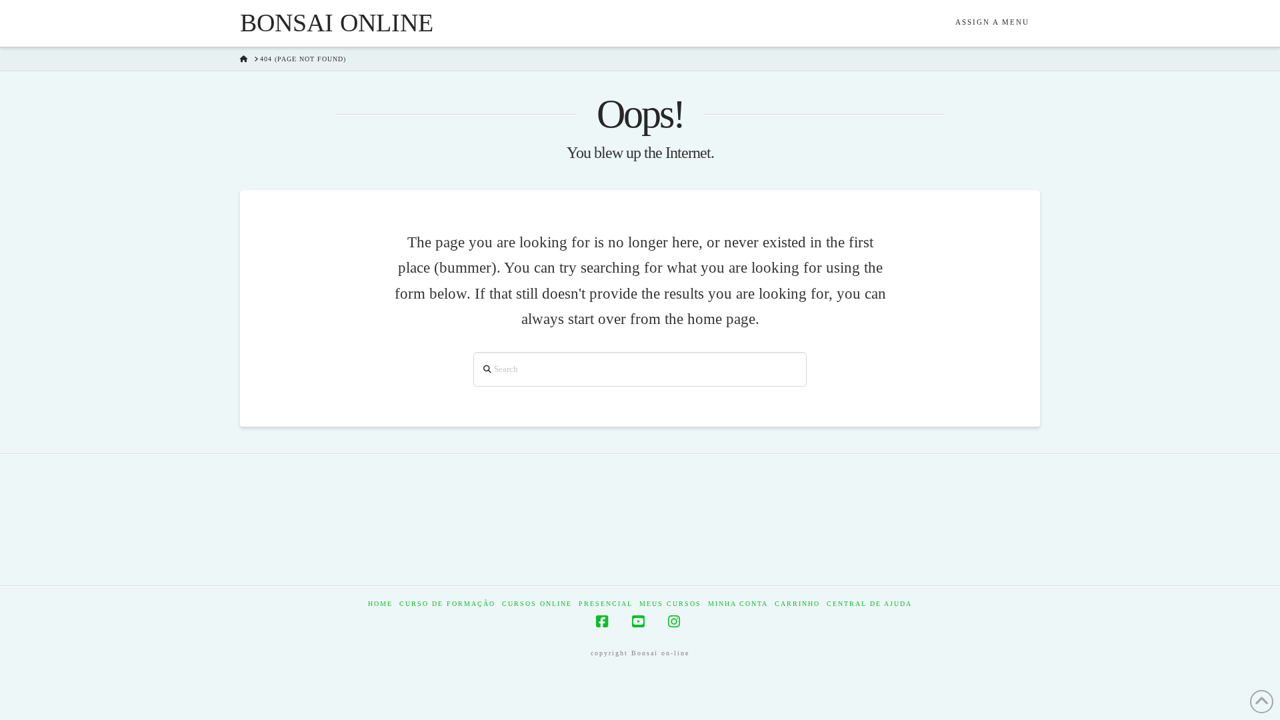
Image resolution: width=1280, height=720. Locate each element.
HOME (380, 603)
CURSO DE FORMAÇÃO (447, 603)
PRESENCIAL (606, 603)
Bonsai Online (336, 22)
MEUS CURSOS (670, 603)
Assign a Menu (992, 22)
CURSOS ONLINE (537, 603)
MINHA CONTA (738, 603)
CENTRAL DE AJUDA (869, 603)
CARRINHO (797, 603)
